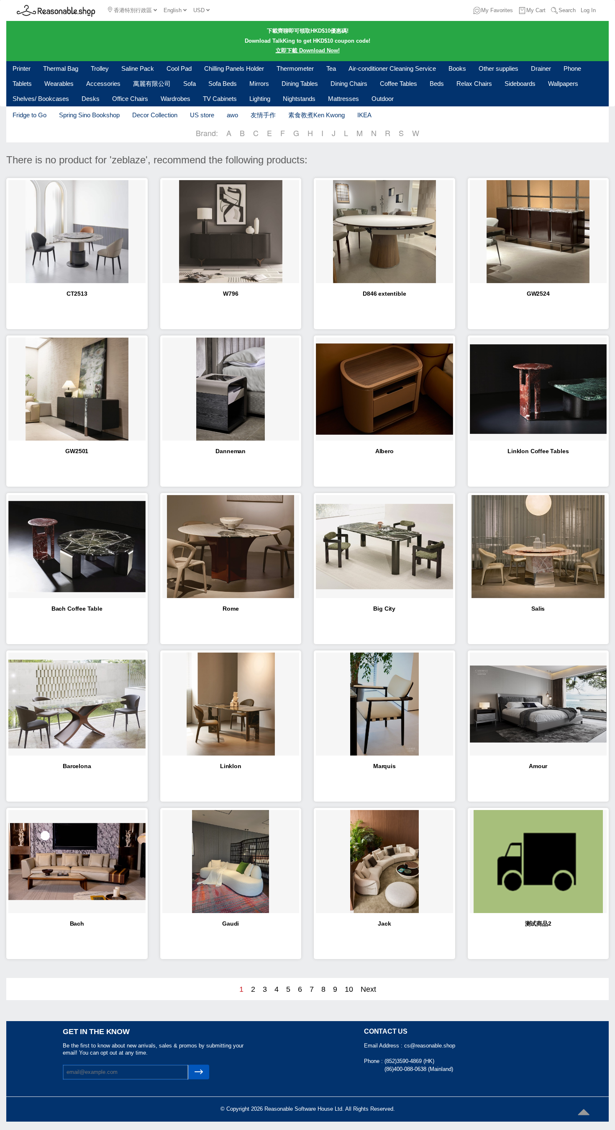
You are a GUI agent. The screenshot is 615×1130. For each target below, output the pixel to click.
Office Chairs (130, 98)
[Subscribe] (198, 1072)
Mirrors (259, 83)
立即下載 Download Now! (308, 50)
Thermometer (295, 68)
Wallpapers (563, 83)
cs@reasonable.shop (429, 1045)
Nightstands (299, 98)
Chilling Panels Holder (234, 68)
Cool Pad (179, 68)
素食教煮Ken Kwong (316, 115)
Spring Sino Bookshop (89, 115)
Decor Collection (154, 115)
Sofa (189, 83)
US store (202, 115)
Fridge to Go (29, 115)
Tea (331, 68)
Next (368, 989)
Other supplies (498, 68)
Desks (91, 98)
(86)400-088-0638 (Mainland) (418, 1069)
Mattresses (343, 98)
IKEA (364, 115)
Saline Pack (137, 68)
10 (349, 989)
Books (457, 68)
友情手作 (263, 115)
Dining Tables (300, 83)
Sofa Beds (222, 83)
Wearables (59, 83)
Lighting (259, 98)
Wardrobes (175, 98)
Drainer (541, 68)
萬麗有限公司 (152, 83)
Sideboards (520, 83)
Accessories (103, 83)
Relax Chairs (474, 83)
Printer (22, 68)
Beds (437, 83)
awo (232, 115)
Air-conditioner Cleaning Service (392, 68)
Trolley (100, 68)
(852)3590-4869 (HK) (409, 1061)
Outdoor (383, 98)
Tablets (22, 83)
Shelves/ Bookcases (41, 98)
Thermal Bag (60, 68)
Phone (572, 68)
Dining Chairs (349, 83)
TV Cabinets (220, 98)
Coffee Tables (398, 83)
